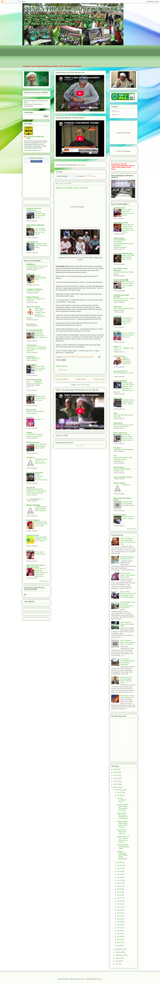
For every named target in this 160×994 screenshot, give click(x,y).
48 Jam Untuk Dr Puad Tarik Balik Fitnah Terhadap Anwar (126, 680)
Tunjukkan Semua (44, 581)
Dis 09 (119, 922)
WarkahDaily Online (121, 223)
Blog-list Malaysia (33, 520)
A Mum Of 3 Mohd (33, 307)
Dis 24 (119, 877)
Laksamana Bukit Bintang (123, 253)
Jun (116, 964)
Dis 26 (119, 871)
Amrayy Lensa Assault (34, 472)
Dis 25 (119, 874)
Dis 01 (119, 945)
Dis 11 (119, 916)
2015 (116, 769)
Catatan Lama (98, 379)
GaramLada (30, 487)
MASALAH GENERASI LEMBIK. (38, 383)
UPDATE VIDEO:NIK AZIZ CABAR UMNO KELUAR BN (122, 855)
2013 (116, 775)
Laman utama (81, 379)
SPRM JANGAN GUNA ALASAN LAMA (123, 846)
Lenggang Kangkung (34, 289)
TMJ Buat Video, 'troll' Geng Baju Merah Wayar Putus (128, 503)
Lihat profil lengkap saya (32, 150)
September (119, 955)
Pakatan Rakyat (119, 483)
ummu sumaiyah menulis (123, 477)
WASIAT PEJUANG (33, 505)
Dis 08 (119, 925)
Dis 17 (119, 898)
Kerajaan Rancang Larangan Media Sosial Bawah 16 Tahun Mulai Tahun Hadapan (128, 228)
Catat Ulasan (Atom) (83, 385)
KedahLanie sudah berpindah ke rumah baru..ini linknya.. (41, 539)
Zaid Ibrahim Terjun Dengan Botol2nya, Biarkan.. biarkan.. (128, 402)
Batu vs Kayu (31, 410)
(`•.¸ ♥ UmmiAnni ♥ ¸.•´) (34, 499)
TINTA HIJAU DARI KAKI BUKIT (35, 137)
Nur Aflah (117, 331)
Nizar (115, 413)
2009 (116, 787)
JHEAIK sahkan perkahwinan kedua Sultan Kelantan (122, 824)
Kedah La (117, 346)
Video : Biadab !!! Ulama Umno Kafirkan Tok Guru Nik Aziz (127, 642)
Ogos (117, 958)
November (119, 949)
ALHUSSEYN (126, 485)
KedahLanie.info (32, 535)
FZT (115, 456)
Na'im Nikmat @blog (33, 379)
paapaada (30, 550)
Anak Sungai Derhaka (34, 330)
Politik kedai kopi (32, 442)
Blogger (99, 979)
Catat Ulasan (62, 370)
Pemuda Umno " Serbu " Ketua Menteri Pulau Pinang (128, 575)
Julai (117, 961)
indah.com (117, 306)
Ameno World (31, 364)
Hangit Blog (118, 423)
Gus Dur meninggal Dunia (121, 799)
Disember (119, 790)
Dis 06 (119, 930)
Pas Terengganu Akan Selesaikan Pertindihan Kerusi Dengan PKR (127, 604)
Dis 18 (119, 895)
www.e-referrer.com (80, 445)
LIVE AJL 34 (39, 419)
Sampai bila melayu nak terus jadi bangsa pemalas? (41, 461)
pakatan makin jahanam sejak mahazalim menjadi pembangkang (123, 459)
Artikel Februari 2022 (33, 358)
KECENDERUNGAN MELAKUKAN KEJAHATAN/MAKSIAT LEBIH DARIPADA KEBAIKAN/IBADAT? (123, 243)
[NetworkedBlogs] (36, 158)
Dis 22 (119, 883)
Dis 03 (119, 939)
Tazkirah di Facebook (33, 291)
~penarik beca (31, 345)
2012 (116, 778)
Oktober (118, 952)
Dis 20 (119, 889)
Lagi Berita (118, 316)
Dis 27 (119, 868)
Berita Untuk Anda (120, 433)
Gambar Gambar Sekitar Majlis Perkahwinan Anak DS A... (123, 807)
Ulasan (116, 114)
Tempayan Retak (120, 515)
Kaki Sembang (119, 467)
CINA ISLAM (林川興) (121, 280)
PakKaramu (30, 274)
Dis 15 (119, 904)
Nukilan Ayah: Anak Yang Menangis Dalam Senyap (128, 257)
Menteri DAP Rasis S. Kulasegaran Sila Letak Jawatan (41, 524)
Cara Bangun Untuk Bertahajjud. (124, 449)
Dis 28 (119, 865)
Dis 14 (119, 907)
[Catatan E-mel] (99, 357)
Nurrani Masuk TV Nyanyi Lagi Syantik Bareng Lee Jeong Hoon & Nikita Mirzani (41, 572)
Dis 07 (119, 928)
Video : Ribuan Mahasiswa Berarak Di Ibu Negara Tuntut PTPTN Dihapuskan (128, 594)
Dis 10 (119, 919)
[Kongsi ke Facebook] (63, 360)
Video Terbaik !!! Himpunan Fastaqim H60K (127, 624)
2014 (116, 772)
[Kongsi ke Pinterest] (65, 360)
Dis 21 (119, 886)
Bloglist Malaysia (32, 297)
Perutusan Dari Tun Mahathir (35, 411)
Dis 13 (119, 910)
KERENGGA (30, 264)
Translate (93, 176)
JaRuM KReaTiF (32, 242)
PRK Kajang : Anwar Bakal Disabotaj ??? (127, 696)
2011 (115, 781)
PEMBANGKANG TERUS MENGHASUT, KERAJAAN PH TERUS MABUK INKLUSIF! (36, 491)
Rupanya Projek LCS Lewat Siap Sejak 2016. (40, 368)
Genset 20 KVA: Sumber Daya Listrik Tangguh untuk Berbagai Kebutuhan (36, 348)
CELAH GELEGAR (120, 381)
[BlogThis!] (59, 360)
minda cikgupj (119, 238)
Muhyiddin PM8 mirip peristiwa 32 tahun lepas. (40, 398)
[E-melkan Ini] (57, 360)
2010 (116, 784)
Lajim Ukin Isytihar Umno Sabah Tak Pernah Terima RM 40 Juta (127, 541)
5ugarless (82, 979)
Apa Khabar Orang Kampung (120, 269)
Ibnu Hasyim (31, 324)
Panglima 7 (118, 448)
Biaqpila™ (30, 417)
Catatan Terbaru (62, 379)
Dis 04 (119, 936)
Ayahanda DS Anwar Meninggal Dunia (127, 558)
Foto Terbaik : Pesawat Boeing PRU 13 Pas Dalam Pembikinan (127, 661)
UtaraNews (30, 457)
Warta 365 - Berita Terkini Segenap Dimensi (35, 566)
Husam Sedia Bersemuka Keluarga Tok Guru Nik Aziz (122, 815)
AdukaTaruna (31, 395)
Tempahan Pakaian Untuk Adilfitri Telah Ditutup (41, 245)
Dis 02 (119, 942)
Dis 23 (119, 880)
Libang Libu (118, 398)
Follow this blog (36, 161)
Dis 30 (119, 795)
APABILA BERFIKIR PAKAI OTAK (40, 278)
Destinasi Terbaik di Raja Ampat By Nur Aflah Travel (128, 335)
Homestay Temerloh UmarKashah (33, 209)
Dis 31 (119, 792)
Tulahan (29, 432)
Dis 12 (119, 913)
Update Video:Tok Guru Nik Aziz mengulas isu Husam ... (123, 839)
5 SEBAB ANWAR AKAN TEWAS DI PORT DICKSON (40, 509)
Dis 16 (119, 901)
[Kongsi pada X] (61, 360)
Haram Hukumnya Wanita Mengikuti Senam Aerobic (40, 446)
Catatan (117, 111)
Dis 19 (119, 892)
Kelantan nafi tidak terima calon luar (122, 831)
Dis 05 (119, 933)
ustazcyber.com (119, 208)
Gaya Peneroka (119, 356)
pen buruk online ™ (121, 371)
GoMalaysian (31, 357)
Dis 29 (119, 862)
